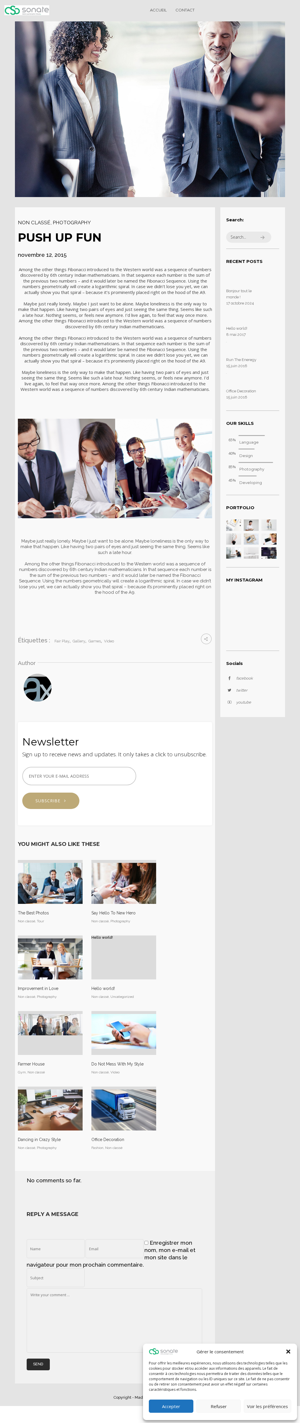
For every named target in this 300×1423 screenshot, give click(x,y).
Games (94, 641)
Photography (72, 222)
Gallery (79, 641)
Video (109, 641)
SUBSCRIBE (50, 800)
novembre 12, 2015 (42, 255)
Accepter (171, 1406)
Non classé (34, 222)
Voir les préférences (267, 1406)
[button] (288, 1351)
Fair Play (61, 641)
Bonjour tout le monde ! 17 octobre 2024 (240, 297)
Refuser (219, 1406)
